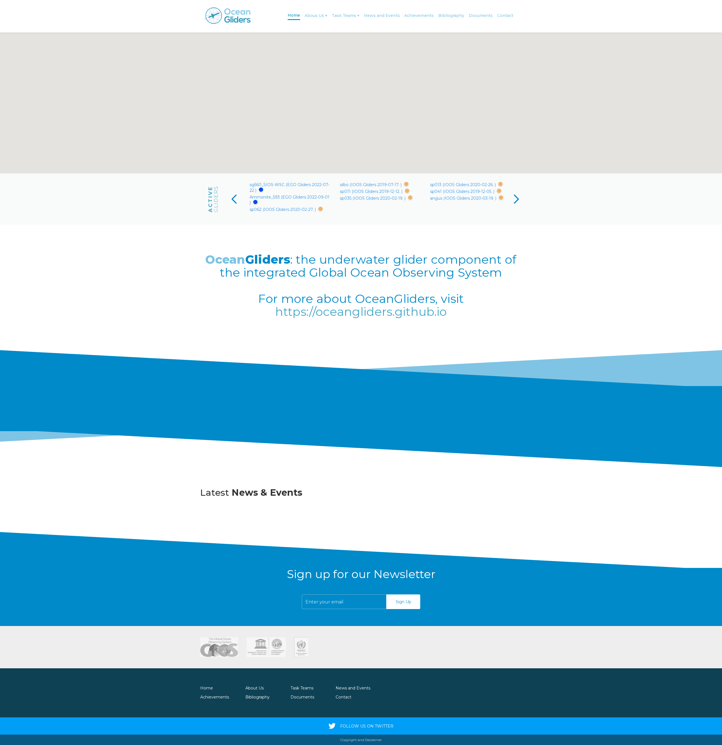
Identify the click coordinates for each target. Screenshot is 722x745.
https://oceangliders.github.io (361, 311)
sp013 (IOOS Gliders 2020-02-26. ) (463, 184)
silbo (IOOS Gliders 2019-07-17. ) (371, 184)
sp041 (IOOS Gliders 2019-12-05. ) (463, 191)
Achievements (419, 15)
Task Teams (344, 15)
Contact (505, 15)
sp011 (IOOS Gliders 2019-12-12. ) (372, 191)
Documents (481, 15)
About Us (254, 688)
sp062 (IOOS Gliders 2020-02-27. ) (283, 209)
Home (294, 15)
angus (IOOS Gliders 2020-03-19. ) (464, 198)
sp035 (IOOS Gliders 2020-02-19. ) (373, 198)
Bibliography (451, 15)
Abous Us (314, 15)
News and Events (382, 15)
